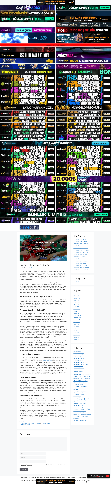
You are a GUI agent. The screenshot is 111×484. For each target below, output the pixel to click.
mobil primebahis (78, 356)
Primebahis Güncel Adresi (80, 388)
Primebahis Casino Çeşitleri (80, 269)
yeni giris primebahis (78, 421)
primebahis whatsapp (78, 407)
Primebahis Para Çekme (46, 423)
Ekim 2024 (76, 311)
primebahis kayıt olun (25, 423)
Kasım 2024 (76, 309)
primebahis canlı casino (78, 373)
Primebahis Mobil (77, 396)
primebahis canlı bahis (78, 371)
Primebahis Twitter (79, 405)
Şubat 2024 (76, 328)
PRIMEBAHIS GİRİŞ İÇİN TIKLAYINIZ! (55, 45)
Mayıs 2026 (76, 293)
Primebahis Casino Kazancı (80, 261)
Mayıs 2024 (76, 322)
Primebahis (23, 421)
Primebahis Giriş (80, 381)
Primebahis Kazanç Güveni (80, 265)
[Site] (27, 78)
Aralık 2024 (76, 306)
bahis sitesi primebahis (77, 351)
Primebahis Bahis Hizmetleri (80, 248)
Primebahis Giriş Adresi (78, 382)
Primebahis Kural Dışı (78, 259)
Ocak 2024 (76, 330)
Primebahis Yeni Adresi (79, 411)
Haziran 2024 (76, 319)
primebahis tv (76, 401)
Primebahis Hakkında (25, 424)
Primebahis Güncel (78, 384)
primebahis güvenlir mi (79, 391)
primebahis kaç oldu (85, 392)
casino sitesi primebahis (78, 353)
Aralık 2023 (76, 333)
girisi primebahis (86, 354)
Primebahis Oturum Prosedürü (81, 250)
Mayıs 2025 (76, 300)
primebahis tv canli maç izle (79, 403)
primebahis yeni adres (81, 409)
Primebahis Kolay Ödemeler (80, 243)
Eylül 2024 (76, 313)
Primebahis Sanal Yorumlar (80, 254)
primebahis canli (78, 368)
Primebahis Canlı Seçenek (80, 241)
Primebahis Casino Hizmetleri (81, 267)
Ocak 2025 (76, 304)
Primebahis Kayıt (77, 392)
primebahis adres (78, 358)
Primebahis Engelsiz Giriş (80, 239)
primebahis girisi (76, 378)
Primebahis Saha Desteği (79, 246)
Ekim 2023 (76, 337)
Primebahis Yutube (25, 426)
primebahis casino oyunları (86, 374)
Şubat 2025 (76, 302)
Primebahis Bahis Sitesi (80, 364)
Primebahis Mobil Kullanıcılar (80, 252)
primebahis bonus (78, 366)
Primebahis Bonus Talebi (79, 263)
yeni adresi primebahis (79, 420)
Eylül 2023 (76, 339)
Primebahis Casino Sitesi (81, 376)
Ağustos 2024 (77, 315)
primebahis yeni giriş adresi (78, 414)
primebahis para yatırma (81, 398)
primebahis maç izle (78, 394)
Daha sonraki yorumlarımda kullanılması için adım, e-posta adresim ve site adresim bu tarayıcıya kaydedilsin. (43, 464)
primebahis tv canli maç (85, 401)
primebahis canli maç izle (86, 369)
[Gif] (55, 107)
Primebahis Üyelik (87, 414)
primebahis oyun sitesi (35, 423)
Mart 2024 (76, 326)
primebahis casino (77, 374)
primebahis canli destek (77, 369)
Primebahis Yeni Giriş (79, 412)
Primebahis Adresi (78, 360)
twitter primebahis (76, 418)
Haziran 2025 (76, 298)
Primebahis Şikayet (80, 416)
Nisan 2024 (76, 324)
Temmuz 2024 (77, 317)
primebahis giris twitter (85, 378)
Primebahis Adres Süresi (79, 256)
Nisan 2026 (76, 296)
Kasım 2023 (76, 335)
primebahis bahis (78, 362)
